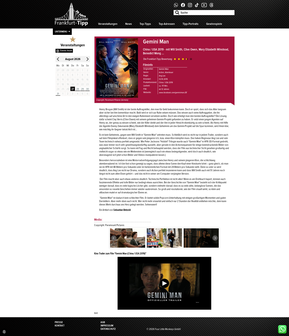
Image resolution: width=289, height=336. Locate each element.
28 (77, 89)
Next (215, 238)
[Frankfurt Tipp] (71, 26)
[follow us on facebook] (177, 6)
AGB (103, 322)
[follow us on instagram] (191, 6)
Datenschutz (108, 329)
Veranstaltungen (107, 24)
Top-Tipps (145, 24)
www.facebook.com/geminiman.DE (173, 92)
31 (58, 93)
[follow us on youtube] (205, 6)
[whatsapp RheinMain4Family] (282, 329)
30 (87, 89)
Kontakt (59, 325)
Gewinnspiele (214, 24)
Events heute (66, 50)
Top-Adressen (167, 24)
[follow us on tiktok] (198, 6)
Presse (59, 322)
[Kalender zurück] (58, 59)
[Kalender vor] (87, 59)
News (128, 24)
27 (72, 89)
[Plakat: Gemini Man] (117, 97)
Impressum (107, 325)
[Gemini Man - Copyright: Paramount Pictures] (127, 239)
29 (82, 89)
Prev (113, 238)
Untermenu (61, 31)
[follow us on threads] (213, 6)
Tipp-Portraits (190, 24)
